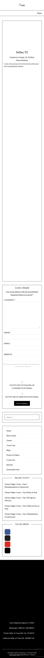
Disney (9, 440)
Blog (8, 450)
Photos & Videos (12, 455)
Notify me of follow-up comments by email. (22, 386)
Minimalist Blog (14, 655)
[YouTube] (7, 544)
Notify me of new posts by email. (22, 397)
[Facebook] (7, 532)
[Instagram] (7, 550)
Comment (9, 300)
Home (8, 431)
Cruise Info (10, 460)
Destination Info (12, 469)
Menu (39, 13)
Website (8, 354)
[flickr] (7, 538)
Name (7, 332)
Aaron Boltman (22, 60)
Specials (9, 465)
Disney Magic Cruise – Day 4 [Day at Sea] (21, 492)
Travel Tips (10, 445)
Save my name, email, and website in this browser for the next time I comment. (23, 365)
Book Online (11, 436)
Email (7, 343)
